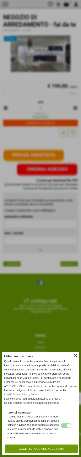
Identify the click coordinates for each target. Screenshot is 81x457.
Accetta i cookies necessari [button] (41, 448)
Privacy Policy (30, 394)
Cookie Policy (12, 394)
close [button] (75, 355)
